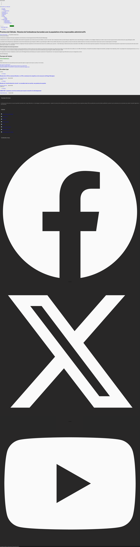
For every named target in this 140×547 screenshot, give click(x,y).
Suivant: (14, 66)
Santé (3, 15)
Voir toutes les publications (5, 64)
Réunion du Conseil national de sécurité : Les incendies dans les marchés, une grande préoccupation (23, 83)
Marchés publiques (8, 22)
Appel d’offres (7, 20)
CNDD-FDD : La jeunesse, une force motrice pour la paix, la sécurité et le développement (20, 90)
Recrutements (7, 21)
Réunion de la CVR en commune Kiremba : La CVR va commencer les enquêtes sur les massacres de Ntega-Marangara (27, 76)
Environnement (5, 12)
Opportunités (4, 19)
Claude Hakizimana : (4, 92)
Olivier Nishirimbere (4, 34)
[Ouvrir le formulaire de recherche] (0, 24)
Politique (4, 9)
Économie (4, 11)
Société (3, 16)
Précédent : (13, 65)
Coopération (6, 10)
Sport (5, 17)
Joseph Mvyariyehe (3, 78)
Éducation (4, 14)
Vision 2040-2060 (4, 27)
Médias (5, 18)
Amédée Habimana (3, 85)
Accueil (3, 8)
